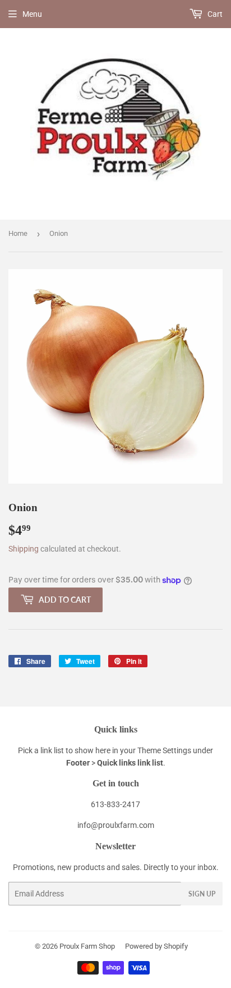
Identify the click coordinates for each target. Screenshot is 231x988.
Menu (32, 14)
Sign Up (201, 894)
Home (17, 233)
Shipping (23, 548)
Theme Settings (164, 750)
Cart (214, 14)
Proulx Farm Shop (87, 946)
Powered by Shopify (156, 946)
